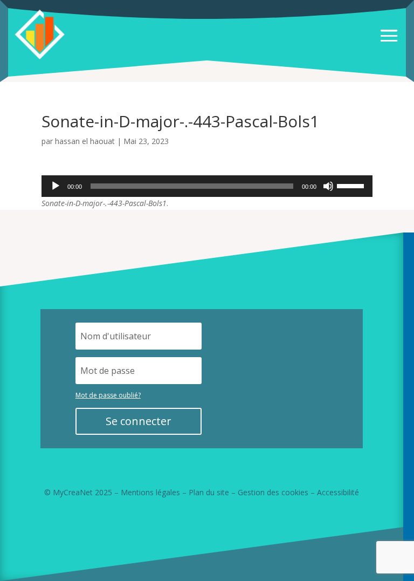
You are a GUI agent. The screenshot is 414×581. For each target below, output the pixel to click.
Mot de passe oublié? (108, 395)
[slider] (352, 185)
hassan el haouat (85, 141)
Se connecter (138, 421)
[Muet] (328, 186)
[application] (207, 186)
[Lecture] (55, 186)
